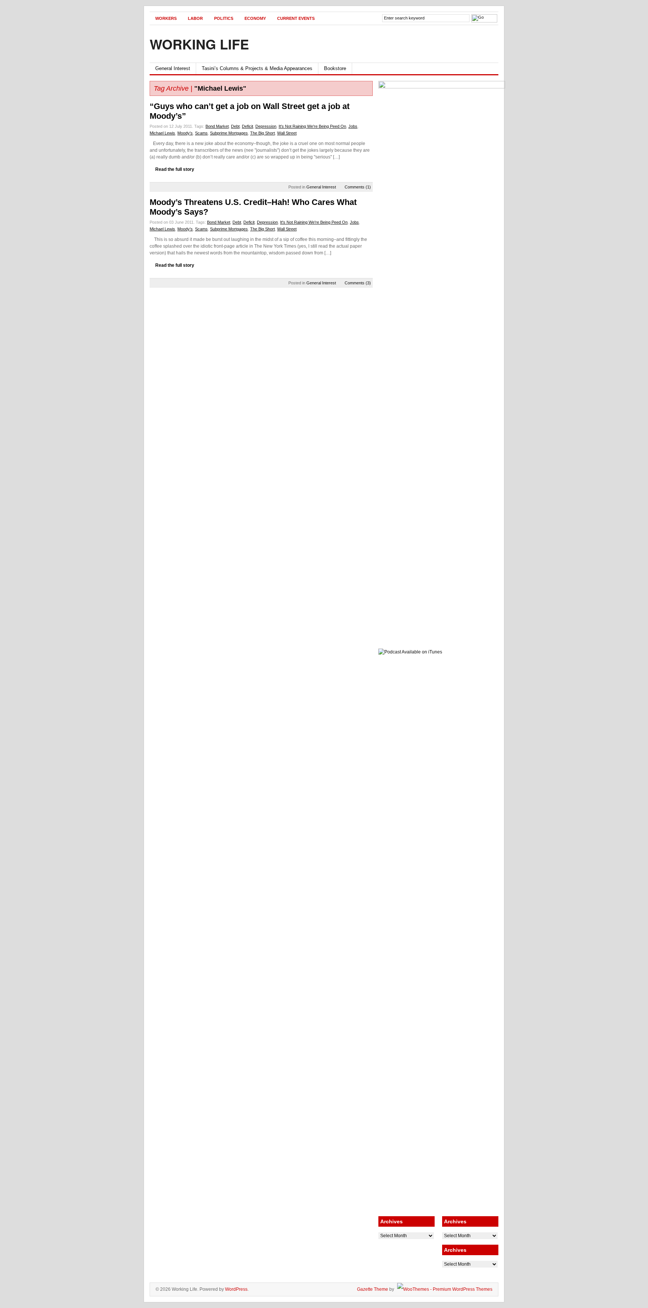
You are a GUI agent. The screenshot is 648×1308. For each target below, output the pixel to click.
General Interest (172, 68)
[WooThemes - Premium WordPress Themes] (443, 1289)
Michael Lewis (162, 133)
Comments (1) (358, 187)
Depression (265, 126)
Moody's (185, 133)
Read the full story (174, 169)
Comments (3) (358, 283)
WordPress (236, 1289)
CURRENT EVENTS (296, 18)
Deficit (247, 126)
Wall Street (287, 133)
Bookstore (335, 68)
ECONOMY (255, 18)
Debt (235, 126)
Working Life (199, 44)
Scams (201, 133)
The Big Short (262, 133)
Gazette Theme (372, 1289)
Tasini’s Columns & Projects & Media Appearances (257, 68)
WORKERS (166, 18)
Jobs (352, 126)
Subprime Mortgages (229, 133)
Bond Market (217, 126)
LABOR (195, 18)
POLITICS (223, 18)
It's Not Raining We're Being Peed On (312, 126)
